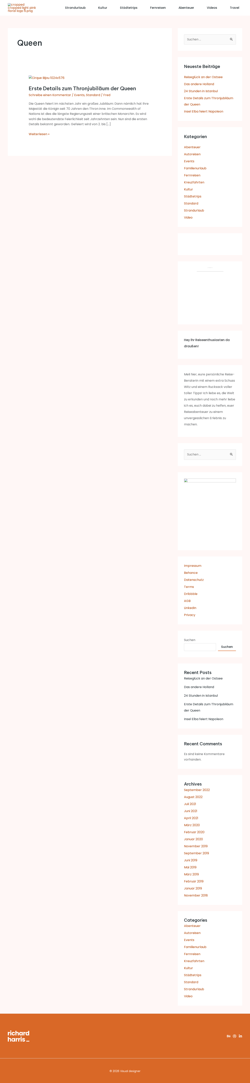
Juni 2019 (190, 860)
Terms (189, 587)
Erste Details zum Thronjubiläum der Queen (82, 88)
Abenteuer (186, 8)
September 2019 (196, 853)
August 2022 (193, 797)
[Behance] (228, 1036)
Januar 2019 (193, 888)
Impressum (192, 565)
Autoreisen (192, 154)
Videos (212, 8)
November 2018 (196, 895)
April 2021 (191, 818)
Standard (93, 95)
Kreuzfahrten (194, 182)
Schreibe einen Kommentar (50, 95)
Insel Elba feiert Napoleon (203, 111)
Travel (234, 8)
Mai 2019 (190, 867)
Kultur (102, 8)
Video (188, 217)
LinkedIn (190, 608)
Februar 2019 (194, 881)
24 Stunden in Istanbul (201, 91)
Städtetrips (129, 8)
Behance (191, 573)
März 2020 (192, 825)
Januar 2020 (193, 839)
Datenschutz (194, 580)
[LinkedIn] (240, 1036)
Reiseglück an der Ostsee (203, 77)
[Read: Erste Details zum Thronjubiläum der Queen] (46, 77)
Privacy (189, 615)
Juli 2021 (190, 804)
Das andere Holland (199, 84)
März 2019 (191, 874)
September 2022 (197, 790)
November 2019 (196, 846)
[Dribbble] (234, 1036)
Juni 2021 (190, 811)
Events (79, 95)
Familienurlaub (195, 168)
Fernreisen (158, 8)
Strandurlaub (75, 8)
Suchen (189, 640)
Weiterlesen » (39, 134)
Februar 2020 (194, 832)
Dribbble (190, 594)
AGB (187, 601)
